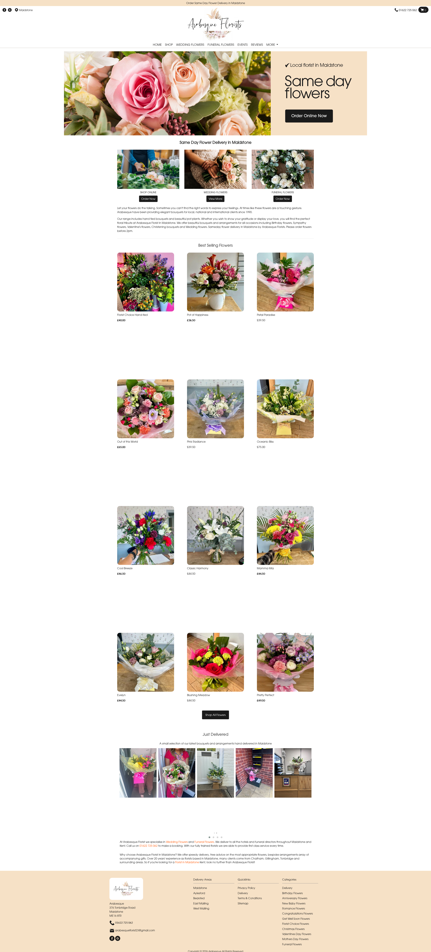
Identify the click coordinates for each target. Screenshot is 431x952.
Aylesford (199, 893)
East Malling (201, 903)
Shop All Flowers (215, 715)
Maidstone (200, 888)
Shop (169, 44)
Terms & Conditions (250, 898)
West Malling (201, 908)
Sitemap (243, 903)
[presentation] (214, 833)
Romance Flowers (293, 908)
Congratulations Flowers (297, 913)
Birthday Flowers (292, 893)
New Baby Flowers (293, 903)
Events (243, 44)
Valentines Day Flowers (296, 934)
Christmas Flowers (293, 929)
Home (157, 44)
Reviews (257, 44)
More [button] (271, 44)
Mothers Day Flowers (295, 939)
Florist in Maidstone (187, 862)
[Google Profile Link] (10, 10)
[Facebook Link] (4, 10)
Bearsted (199, 898)
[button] (209, 837)
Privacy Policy (246, 888)
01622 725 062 (408, 10)
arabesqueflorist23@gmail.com (135, 930)
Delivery (243, 893)
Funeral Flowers (221, 44)
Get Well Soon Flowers (296, 918)
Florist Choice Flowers (295, 923)
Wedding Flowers (190, 44)
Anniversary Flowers (294, 898)
